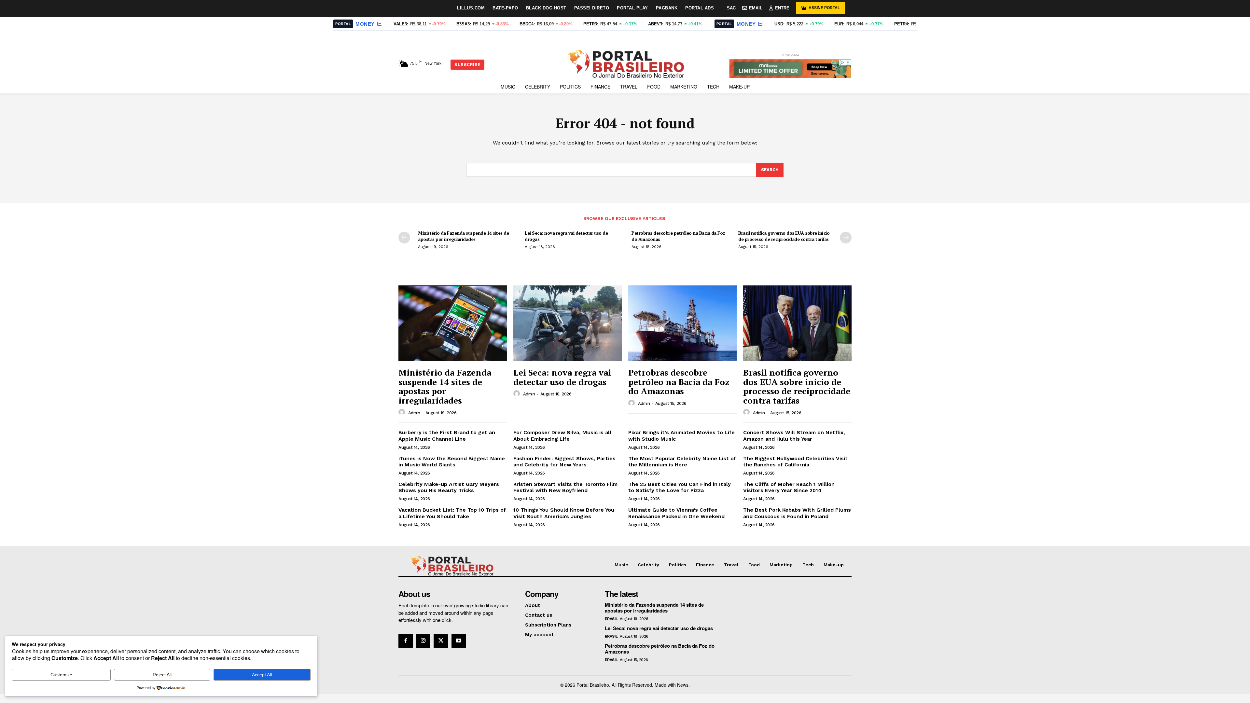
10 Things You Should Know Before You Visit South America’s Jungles (563, 513)
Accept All (262, 674)
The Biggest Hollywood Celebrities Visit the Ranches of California (795, 461)
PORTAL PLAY (632, 8)
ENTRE (782, 8)
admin (414, 412)
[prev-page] (404, 237)
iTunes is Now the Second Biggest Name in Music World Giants (451, 461)
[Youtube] (458, 641)
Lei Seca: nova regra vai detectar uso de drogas (566, 236)
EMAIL (755, 8)
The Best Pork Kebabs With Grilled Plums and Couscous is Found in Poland (797, 513)
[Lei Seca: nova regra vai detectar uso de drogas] (567, 323)
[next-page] (846, 237)
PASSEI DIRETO (591, 8)
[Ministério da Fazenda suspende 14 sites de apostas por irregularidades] (452, 323)
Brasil (611, 618)
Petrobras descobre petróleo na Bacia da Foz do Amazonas (678, 236)
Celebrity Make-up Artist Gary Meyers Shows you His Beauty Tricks (448, 487)
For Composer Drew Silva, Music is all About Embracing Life (562, 435)
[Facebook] (405, 641)
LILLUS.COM (471, 8)
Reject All (162, 674)
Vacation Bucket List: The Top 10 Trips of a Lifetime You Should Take (452, 513)
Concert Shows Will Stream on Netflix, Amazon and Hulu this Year (794, 435)
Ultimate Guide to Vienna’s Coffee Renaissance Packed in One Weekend (676, 513)
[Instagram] (423, 641)
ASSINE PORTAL (824, 8)
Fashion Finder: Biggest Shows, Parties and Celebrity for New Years (564, 461)
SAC (731, 8)
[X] (441, 641)
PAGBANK (667, 8)
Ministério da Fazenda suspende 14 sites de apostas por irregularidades (463, 236)
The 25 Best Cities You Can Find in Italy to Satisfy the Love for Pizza (679, 487)
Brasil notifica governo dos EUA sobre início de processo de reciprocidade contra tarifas (783, 236)
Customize (61, 674)
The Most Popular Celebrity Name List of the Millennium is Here (682, 461)
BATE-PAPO (505, 8)
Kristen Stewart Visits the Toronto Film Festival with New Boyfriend (565, 487)
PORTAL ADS (699, 8)
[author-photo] (402, 412)
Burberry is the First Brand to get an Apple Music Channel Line (446, 435)
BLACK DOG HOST (546, 8)
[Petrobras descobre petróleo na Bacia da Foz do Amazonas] (682, 323)
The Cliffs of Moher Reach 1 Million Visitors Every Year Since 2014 (789, 487)
